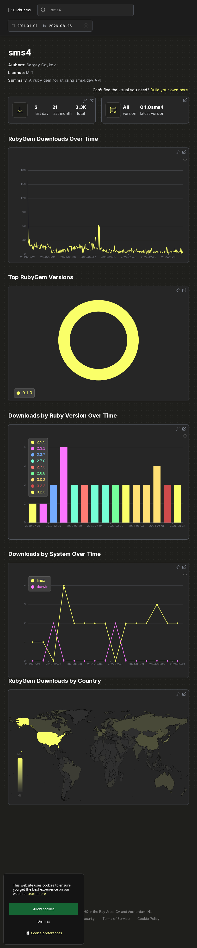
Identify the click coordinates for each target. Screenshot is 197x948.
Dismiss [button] (43, 921)
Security (88, 919)
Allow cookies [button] (44, 909)
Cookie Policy (148, 919)
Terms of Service (116, 919)
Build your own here (169, 89)
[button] (43, 933)
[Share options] (84, 100)
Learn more (36, 894)
